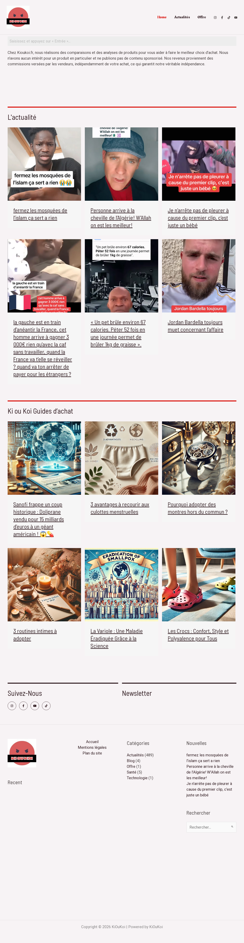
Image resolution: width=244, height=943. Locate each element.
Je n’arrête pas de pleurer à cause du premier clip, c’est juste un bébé (198, 217)
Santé (131, 772)
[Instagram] (215, 17)
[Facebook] (222, 17)
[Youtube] (235, 17)
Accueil (92, 741)
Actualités (182, 17)
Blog (131, 760)
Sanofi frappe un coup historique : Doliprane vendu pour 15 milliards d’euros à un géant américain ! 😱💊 (38, 519)
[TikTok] (228, 17)
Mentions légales (92, 747)
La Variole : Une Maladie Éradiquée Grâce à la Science (117, 638)
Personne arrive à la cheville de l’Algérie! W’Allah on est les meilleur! (121, 217)
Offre (201, 17)
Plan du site (92, 753)
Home (162, 17)
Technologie (137, 778)
